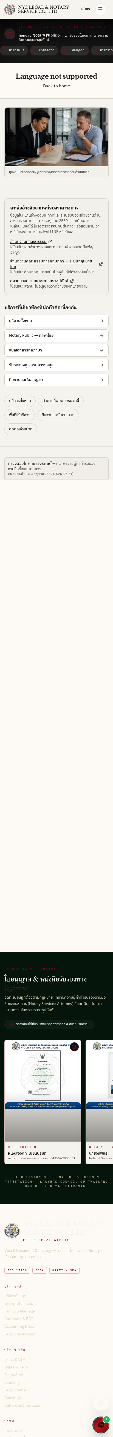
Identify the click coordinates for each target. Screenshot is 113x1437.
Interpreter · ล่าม (18, 1303)
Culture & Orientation (22, 1405)
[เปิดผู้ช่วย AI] (101, 1403)
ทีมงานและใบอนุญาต (26, 380)
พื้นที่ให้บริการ (19, 415)
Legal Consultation (20, 1334)
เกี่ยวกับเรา (13, 1430)
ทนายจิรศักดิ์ (41, 463)
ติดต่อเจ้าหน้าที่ (20, 429)
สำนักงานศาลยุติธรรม (28, 241)
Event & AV (13, 1375)
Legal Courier (15, 1390)
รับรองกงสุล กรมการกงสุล (31, 365)
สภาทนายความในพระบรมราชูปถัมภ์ (39, 281)
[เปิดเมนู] (100, 9)
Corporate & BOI (18, 1319)
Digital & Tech (16, 1367)
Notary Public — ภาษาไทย (31, 335)
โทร (87, 9)
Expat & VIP (14, 1359)
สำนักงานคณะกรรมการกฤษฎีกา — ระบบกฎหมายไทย (51, 264)
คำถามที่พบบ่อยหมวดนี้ (61, 401)
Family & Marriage (19, 1311)
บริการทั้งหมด (20, 321)
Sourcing (11, 1382)
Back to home (56, 86)
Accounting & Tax (19, 1326)
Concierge (13, 1398)
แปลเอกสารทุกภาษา (25, 350)
